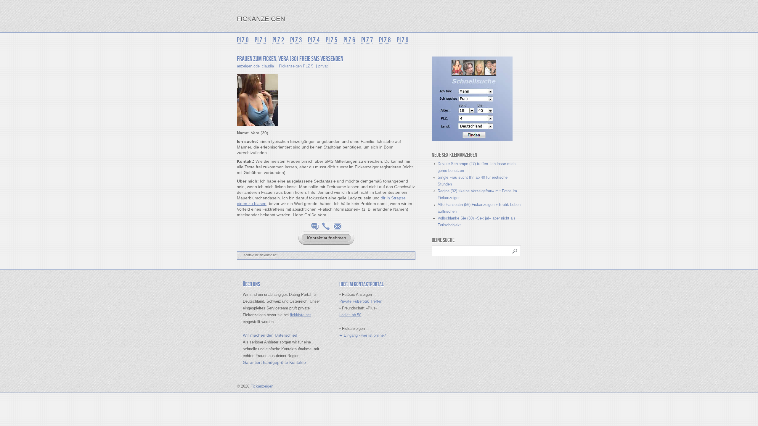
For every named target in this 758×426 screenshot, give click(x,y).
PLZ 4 (314, 40)
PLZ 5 (332, 40)
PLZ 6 (349, 40)
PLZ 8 (385, 40)
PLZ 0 (243, 40)
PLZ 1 (260, 40)
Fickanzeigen (261, 18)
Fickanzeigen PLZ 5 (296, 66)
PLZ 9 (403, 40)
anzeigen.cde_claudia (255, 66)
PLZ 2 (278, 40)
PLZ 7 (367, 40)
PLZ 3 (296, 40)
